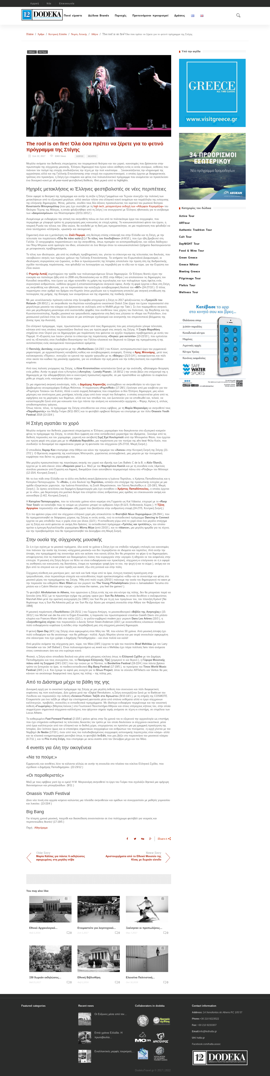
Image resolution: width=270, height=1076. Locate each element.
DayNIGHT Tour (189, 243)
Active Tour (186, 216)
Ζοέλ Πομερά (77, 235)
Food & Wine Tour (191, 250)
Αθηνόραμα (41, 827)
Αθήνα (94, 34)
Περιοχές (121, 15)
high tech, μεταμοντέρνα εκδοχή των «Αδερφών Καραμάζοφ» (128, 206)
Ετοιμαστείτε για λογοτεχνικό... (96, 927)
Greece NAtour (189, 264)
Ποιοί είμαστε (73, 15)
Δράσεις (179, 15)
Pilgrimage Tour (190, 278)
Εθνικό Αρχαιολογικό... (43, 927)
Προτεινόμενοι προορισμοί (150, 15)
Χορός (79, 156)
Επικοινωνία (66, 3)
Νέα (49, 3)
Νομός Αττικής (79, 34)
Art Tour (42, 52)
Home (29, 34)
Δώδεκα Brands (98, 15)
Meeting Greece (189, 271)
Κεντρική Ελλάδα (57, 34)
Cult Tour (185, 236)
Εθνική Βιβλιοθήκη (88, 977)
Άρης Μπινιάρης (145, 352)
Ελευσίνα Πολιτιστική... (140, 977)
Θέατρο (92, 156)
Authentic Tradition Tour (195, 229)
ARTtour (184, 222)
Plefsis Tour (187, 285)
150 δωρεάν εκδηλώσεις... (45, 977)
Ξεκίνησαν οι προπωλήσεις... (144, 927)
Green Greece (188, 257)
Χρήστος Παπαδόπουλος (133, 488)
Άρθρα (41, 34)
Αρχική (34, 3)
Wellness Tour (188, 292)
